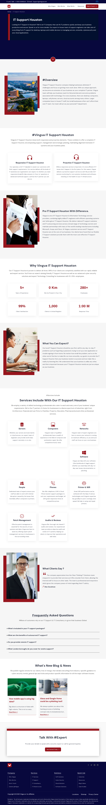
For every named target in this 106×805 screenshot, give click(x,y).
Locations (75, 794)
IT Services (35, 777)
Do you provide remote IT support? (22, 642)
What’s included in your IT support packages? (26, 628)
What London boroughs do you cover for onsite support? (31, 649)
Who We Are (61, 6)
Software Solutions (60, 786)
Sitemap (83, 794)
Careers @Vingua (14, 786)
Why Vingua (51, 6)
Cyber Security (59, 780)
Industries (81, 777)
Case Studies (82, 786)
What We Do (70, 6)
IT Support (35, 780)
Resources (81, 6)
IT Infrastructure (36, 786)
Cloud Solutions (59, 783)
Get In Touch (12, 783)
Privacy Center (93, 794)
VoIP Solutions (59, 777)
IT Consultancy (36, 783)
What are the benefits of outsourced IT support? (27, 635)
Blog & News (82, 783)
